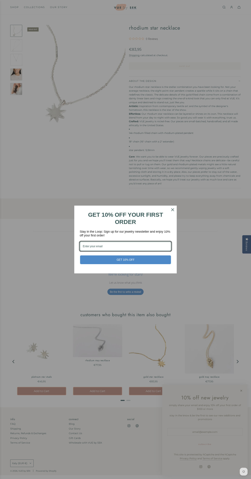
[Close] (173, 210)
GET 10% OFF (126, 259)
